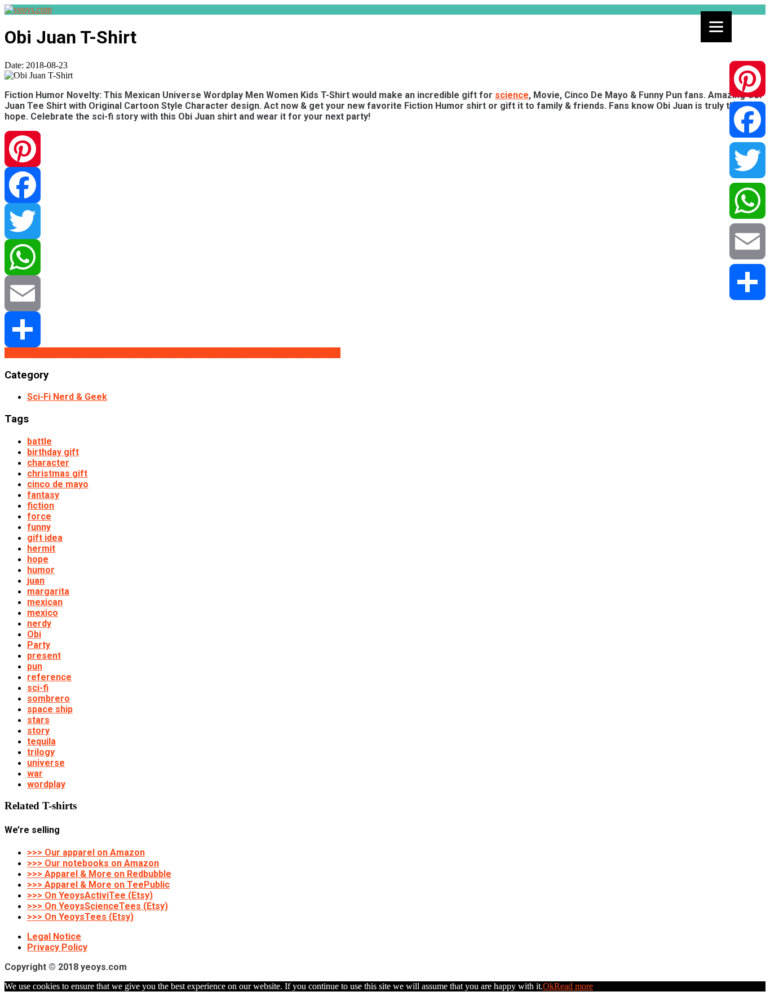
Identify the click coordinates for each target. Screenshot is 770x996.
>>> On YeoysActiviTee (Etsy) (90, 895)
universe (46, 762)
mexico (42, 612)
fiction (40, 505)
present (44, 655)
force (39, 516)
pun (34, 666)
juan (36, 580)
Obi (34, 634)
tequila (41, 741)
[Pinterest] (385, 149)
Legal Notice (54, 936)
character (48, 462)
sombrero (48, 698)
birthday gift (53, 452)
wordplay (46, 784)
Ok (548, 986)
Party (38, 645)
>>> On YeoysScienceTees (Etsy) (97, 906)
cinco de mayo (57, 484)
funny (39, 527)
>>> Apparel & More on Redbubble (99, 874)
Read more (573, 986)
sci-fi (37, 687)
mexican (45, 602)
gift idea (45, 537)
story (38, 730)
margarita (48, 591)
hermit (41, 548)
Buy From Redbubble (49, 352)
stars (38, 720)
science (512, 95)
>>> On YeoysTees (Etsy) (80, 916)
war (35, 773)
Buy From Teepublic (199, 352)
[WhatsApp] (385, 257)
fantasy (43, 495)
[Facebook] (385, 185)
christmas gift (57, 473)
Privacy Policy (57, 947)
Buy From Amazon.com (291, 352)
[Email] (385, 293)
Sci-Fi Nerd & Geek (67, 396)
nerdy (39, 623)
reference (49, 677)
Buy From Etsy (125, 352)
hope (37, 559)
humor (41, 570)
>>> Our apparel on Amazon (86, 852)
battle (39, 441)
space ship (50, 709)
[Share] (385, 329)
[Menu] (716, 26)
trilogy (41, 752)
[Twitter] (385, 221)
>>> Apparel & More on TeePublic (98, 884)
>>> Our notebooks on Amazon (93, 863)
